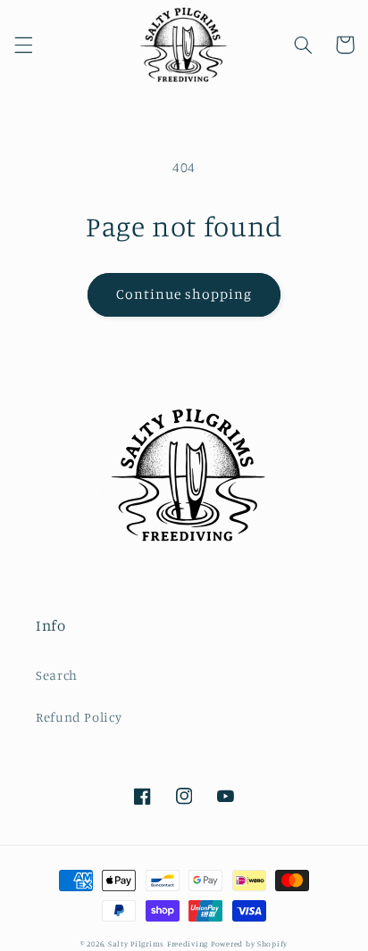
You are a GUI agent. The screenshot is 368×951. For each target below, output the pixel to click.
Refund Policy (78, 716)
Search (57, 674)
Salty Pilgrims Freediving (158, 943)
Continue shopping (184, 293)
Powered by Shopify (249, 943)
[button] (23, 44)
